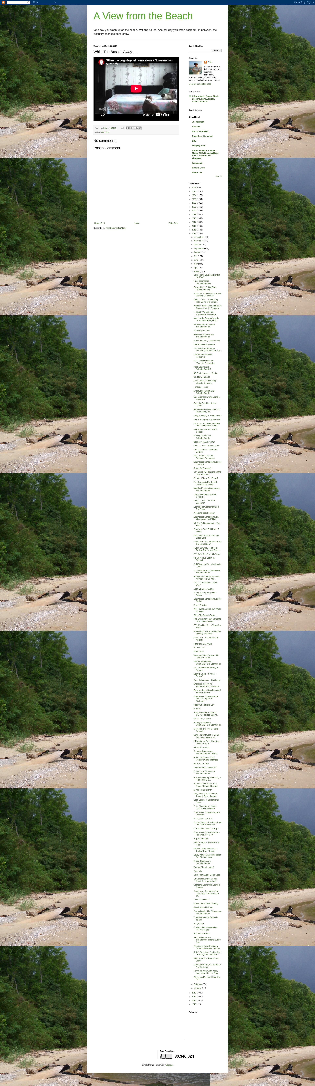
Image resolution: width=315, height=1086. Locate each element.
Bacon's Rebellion (200, 131)
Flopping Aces (198, 146)
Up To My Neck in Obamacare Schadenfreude (207, 571)
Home (136, 223)
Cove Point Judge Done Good (207, 875)
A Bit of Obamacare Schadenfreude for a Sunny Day (207, 939)
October (197, 244)
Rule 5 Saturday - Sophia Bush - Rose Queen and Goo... (207, 953)
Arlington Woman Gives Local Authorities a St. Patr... (207, 577)
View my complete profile (200, 84)
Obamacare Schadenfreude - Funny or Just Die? (207, 833)
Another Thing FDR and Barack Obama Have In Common (207, 307)
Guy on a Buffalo (201, 838)
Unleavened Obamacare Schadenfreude (205, 392)
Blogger (169, 1065)
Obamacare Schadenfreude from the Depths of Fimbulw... (206, 698)
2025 (194, 191)
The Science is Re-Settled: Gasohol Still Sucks (205, 483)
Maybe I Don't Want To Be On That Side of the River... (207, 736)
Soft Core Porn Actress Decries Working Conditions (207, 294)
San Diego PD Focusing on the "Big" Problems (207, 473)
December (199, 237)
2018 (194, 218)
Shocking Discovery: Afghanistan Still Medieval (206, 685)
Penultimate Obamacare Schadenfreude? (204, 325)
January (198, 988)
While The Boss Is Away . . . (206, 615)
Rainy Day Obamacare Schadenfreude (204, 335)
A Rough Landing (201, 747)
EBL (194, 141)
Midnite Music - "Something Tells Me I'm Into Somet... (206, 301)
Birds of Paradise (201, 763)
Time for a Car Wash (203, 644)
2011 (194, 1000)
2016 (194, 226)
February (198, 984)
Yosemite (198, 871)
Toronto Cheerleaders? (204, 867)
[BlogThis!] (130, 128)
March (197, 271)
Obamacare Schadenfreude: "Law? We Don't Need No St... (206, 893)
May (196, 264)
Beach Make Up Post (203, 907)
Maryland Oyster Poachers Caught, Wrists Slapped (205, 795)
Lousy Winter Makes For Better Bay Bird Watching (207, 856)
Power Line (197, 172)
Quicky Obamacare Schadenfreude (202, 862)
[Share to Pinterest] (140, 128)
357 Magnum (198, 122)
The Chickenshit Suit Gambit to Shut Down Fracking (207, 620)
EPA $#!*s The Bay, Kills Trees (207, 554)
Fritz (210, 62)
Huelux (197, 709)
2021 (194, 207)
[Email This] (127, 128)
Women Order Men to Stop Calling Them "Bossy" (205, 849)
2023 (194, 199)
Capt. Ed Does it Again (204, 589)
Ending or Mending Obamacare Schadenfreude (207, 723)
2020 (194, 210)
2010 (194, 1004)
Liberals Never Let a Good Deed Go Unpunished (205, 880)
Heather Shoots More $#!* (205, 767)
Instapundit (197, 163)
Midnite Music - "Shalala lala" (207, 446)
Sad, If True (199, 923)
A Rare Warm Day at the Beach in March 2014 (207, 742)
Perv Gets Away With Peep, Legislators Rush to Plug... (206, 972)
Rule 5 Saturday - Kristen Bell (207, 341)
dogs (107, 132)
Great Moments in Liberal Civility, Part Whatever (205, 807)
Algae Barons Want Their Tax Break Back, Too (207, 410)
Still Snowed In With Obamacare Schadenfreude (207, 662)
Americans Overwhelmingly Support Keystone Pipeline (207, 947)
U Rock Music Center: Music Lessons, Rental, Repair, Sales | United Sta (205, 99)
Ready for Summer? (202, 468)
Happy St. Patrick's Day (204, 705)
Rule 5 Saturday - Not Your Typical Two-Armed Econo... (207, 549)
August (197, 252)
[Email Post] (122, 128)
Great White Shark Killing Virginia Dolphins (205, 382)
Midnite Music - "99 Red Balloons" (204, 502)
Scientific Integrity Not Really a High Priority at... (207, 778)
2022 (194, 203)
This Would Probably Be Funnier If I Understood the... (207, 349)
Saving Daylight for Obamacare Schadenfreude (207, 912)
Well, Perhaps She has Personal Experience (204, 457)
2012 (194, 997)
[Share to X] (133, 128)
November (199, 241)
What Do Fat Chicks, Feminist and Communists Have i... (207, 424)
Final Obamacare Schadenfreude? (202, 282)
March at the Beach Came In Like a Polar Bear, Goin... (206, 319)
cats (103, 132)
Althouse (196, 126)
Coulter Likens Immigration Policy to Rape (206, 928)
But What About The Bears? (206, 478)
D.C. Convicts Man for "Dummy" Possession (204, 362)
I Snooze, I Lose (201, 387)
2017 (194, 222)
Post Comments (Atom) (116, 228)
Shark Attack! (199, 648)
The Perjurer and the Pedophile (203, 355)
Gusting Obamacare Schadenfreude (202, 437)
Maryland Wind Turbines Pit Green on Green (206, 656)
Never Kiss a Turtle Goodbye (206, 903)
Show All (218, 176)
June (196, 260)
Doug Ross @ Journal (202, 136)
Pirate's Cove (198, 168)
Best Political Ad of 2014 (204, 442)
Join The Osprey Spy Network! (207, 419)
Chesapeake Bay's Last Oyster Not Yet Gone (207, 965)
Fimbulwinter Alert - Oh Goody (207, 680)
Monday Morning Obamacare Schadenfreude (207, 489)
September (199, 248)
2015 (194, 230)
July (196, 256)
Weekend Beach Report (204, 513)
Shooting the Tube (202, 331)
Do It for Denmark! (202, 377)
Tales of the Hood (201, 899)
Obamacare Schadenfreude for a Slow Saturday (207, 543)
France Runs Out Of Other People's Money (205, 288)
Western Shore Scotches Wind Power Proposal (207, 691)
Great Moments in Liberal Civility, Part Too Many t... (206, 713)
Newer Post (99, 223)
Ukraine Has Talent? (203, 790)
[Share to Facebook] (136, 128)
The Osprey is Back (202, 719)
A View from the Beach (143, 15)
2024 (194, 195)
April (196, 268)
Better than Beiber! (202, 933)
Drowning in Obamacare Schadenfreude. (204, 772)
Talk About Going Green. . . (205, 344)
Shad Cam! (199, 651)
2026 (194, 188)
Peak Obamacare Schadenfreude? (202, 368)
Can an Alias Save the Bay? (206, 828)
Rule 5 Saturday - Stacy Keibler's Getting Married (206, 758)
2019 (194, 214)
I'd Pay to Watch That (203, 818)
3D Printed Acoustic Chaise (206, 373)
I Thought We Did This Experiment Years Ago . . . (206, 313)
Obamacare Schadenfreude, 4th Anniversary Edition (206, 518)
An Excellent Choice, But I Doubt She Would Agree (206, 785)
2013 (194, 993)
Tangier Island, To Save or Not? (207, 416)
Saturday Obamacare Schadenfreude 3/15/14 (205, 752)
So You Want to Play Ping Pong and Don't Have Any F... (207, 823)
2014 (194, 233)
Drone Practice (200, 605)
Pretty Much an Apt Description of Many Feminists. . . (207, 632)
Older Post (173, 223)
